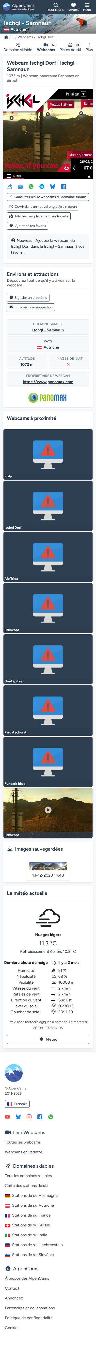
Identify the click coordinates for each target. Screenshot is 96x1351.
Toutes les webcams (23, 1142)
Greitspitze (13, 681)
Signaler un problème (31, 298)
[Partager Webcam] (9, 186)
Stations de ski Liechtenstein (37, 1244)
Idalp (8, 476)
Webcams (25, 37)
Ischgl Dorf (13, 527)
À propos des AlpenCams (27, 1278)
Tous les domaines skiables (28, 1175)
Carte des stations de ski (26, 1185)
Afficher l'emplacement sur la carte (41, 216)
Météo (51, 1039)
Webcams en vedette (23, 1152)
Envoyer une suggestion (34, 307)
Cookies (12, 1327)
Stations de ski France (31, 1215)
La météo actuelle (27, 893)
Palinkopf (11, 630)
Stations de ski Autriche (33, 1205)
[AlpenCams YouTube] (7, 1117)
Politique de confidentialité (29, 1317)
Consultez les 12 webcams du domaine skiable (51, 197)
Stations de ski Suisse (31, 1225)
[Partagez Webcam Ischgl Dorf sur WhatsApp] (31, 186)
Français (20, 1104)
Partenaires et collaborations (30, 1308)
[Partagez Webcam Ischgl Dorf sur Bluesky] (52, 186)
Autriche (51, 347)
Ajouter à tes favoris (30, 226)
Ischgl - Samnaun (48, 330)
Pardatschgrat (15, 732)
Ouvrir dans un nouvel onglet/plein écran (46, 207)
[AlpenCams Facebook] (39, 1117)
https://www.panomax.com (48, 381)
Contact (12, 1288)
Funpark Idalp (14, 784)
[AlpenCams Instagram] (29, 1117)
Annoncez (14, 1298)
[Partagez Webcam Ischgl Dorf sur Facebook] (63, 186)
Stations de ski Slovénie (33, 1254)
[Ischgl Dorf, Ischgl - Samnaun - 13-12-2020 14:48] (48, 866)
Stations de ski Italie (29, 1235)
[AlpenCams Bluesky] (18, 1117)
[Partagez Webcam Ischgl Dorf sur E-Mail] (20, 186)
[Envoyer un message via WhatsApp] (50, 1117)
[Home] (6, 37)
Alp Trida (11, 579)
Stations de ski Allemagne (35, 1195)
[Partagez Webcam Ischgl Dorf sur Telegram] (41, 186)
